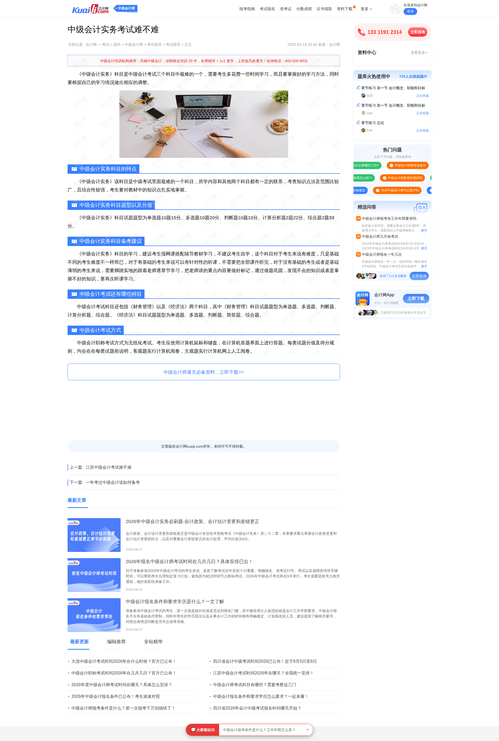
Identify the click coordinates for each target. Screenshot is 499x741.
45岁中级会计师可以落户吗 (382, 190)
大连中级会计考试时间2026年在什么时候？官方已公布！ (123, 661)
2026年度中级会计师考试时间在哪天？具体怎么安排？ (121, 684)
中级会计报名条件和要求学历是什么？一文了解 (175, 601)
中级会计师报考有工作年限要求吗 (389, 218)
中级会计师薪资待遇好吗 (387, 178)
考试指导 (154, 44)
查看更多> (419, 52)
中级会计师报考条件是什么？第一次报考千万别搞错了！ (123, 708)
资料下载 (344, 9)
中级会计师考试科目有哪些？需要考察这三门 (254, 684)
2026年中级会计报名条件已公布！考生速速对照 (115, 696)
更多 (365, 9)
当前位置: (76, 44)
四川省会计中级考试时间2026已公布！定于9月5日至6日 (265, 661)
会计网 (91, 44)
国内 (117, 44)
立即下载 (416, 298)
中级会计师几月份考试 (380, 236)
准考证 (286, 9)
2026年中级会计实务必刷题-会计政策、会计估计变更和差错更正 (192, 521)
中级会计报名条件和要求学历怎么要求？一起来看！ (261, 696)
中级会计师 (126, 8)
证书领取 (324, 9)
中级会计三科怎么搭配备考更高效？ (252, 730)
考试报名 (267, 9)
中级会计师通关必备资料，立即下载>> (203, 372)
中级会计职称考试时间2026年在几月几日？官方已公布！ (123, 673)
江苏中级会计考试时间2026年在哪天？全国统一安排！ (263, 673)
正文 (188, 44)
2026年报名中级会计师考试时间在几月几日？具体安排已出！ (189, 561)
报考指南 (247, 9)
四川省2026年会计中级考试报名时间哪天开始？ (257, 708)
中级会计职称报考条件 (392, 165)
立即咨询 (417, 32)
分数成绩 (304, 9)
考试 (105, 44)
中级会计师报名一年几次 (382, 254)
